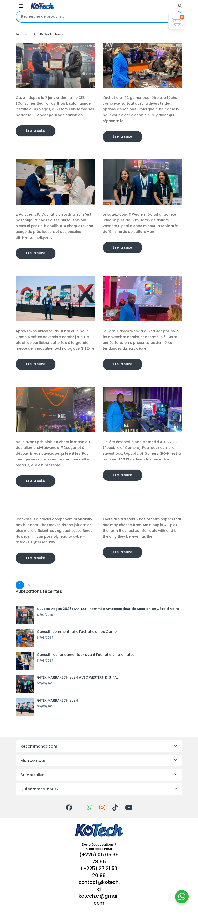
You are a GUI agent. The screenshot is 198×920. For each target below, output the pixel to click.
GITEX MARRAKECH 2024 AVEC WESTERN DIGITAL (77, 677)
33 (48, 585)
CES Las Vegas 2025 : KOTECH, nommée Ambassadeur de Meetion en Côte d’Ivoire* (108, 608)
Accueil (22, 34)
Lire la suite (35, 130)
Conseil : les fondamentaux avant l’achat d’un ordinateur (86, 654)
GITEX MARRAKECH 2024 (57, 700)
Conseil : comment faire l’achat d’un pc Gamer (77, 631)
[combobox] (92, 16)
